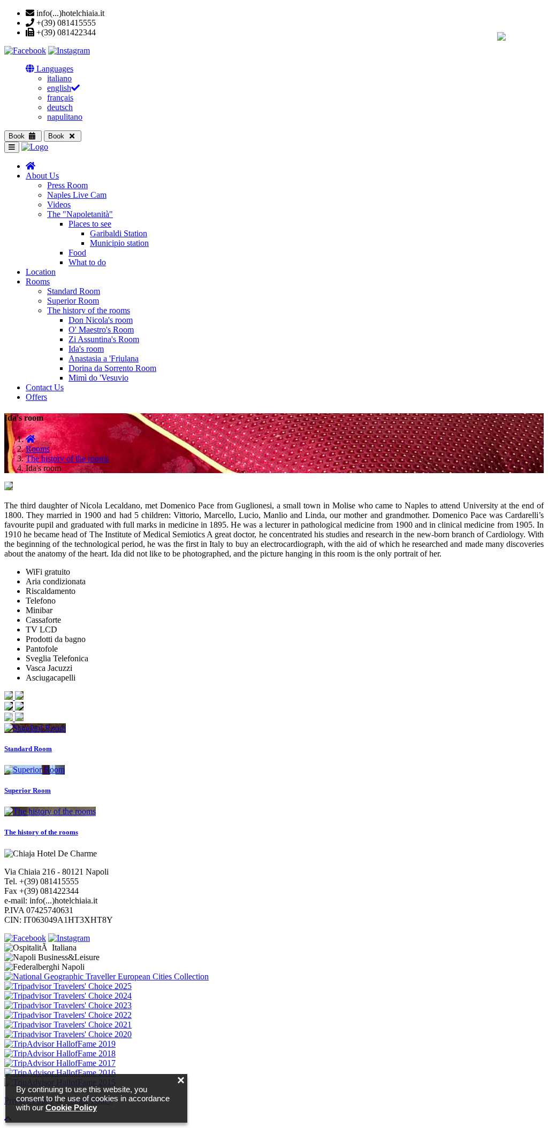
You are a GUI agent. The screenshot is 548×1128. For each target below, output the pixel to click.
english (59, 87)
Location (41, 271)
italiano (59, 78)
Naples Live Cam (76, 194)
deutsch (60, 107)
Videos (59, 204)
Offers (36, 396)
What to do (87, 262)
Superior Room (73, 300)
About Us (42, 175)
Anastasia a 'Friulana (103, 358)
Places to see (89, 223)
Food (77, 252)
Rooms (38, 281)
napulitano (64, 116)
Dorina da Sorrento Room (112, 368)
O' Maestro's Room (101, 329)
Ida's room (86, 348)
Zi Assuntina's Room (103, 339)
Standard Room (73, 291)
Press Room (67, 185)
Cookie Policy (71, 1107)
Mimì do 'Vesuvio (98, 377)
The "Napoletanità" (80, 214)
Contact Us (45, 387)
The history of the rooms (88, 310)
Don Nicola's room (100, 320)
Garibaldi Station (118, 233)
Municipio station (119, 243)
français (60, 97)
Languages (53, 68)
